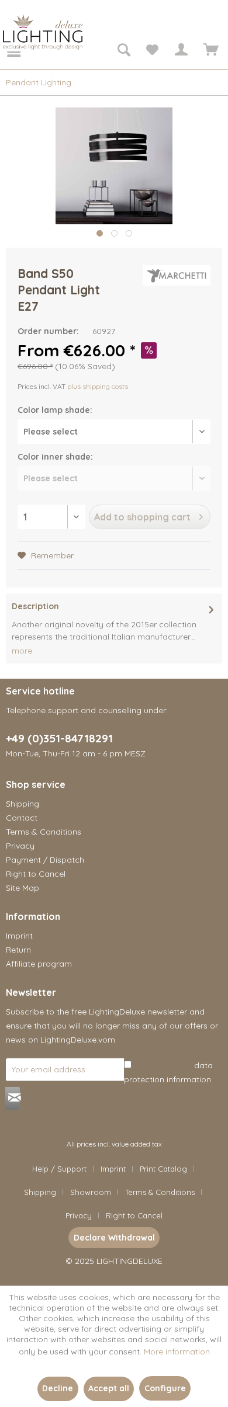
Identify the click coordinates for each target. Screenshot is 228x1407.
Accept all (108, 1388)
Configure (165, 1388)
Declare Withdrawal (114, 1237)
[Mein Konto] (180, 51)
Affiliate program (39, 963)
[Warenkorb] (209, 51)
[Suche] (123, 51)
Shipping (22, 803)
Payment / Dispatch (45, 859)
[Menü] (6, 51)
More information (177, 1351)
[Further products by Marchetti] (176, 275)
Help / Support (59, 1168)
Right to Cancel (35, 873)
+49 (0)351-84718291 (59, 738)
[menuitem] (6, 51)
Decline (57, 1388)
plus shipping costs (97, 386)
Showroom (90, 1192)
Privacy (20, 845)
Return (18, 949)
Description (35, 606)
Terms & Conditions (43, 831)
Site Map (22, 888)
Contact (21, 817)
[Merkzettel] (152, 51)
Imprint (19, 935)
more (22, 650)
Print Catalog (163, 1168)
